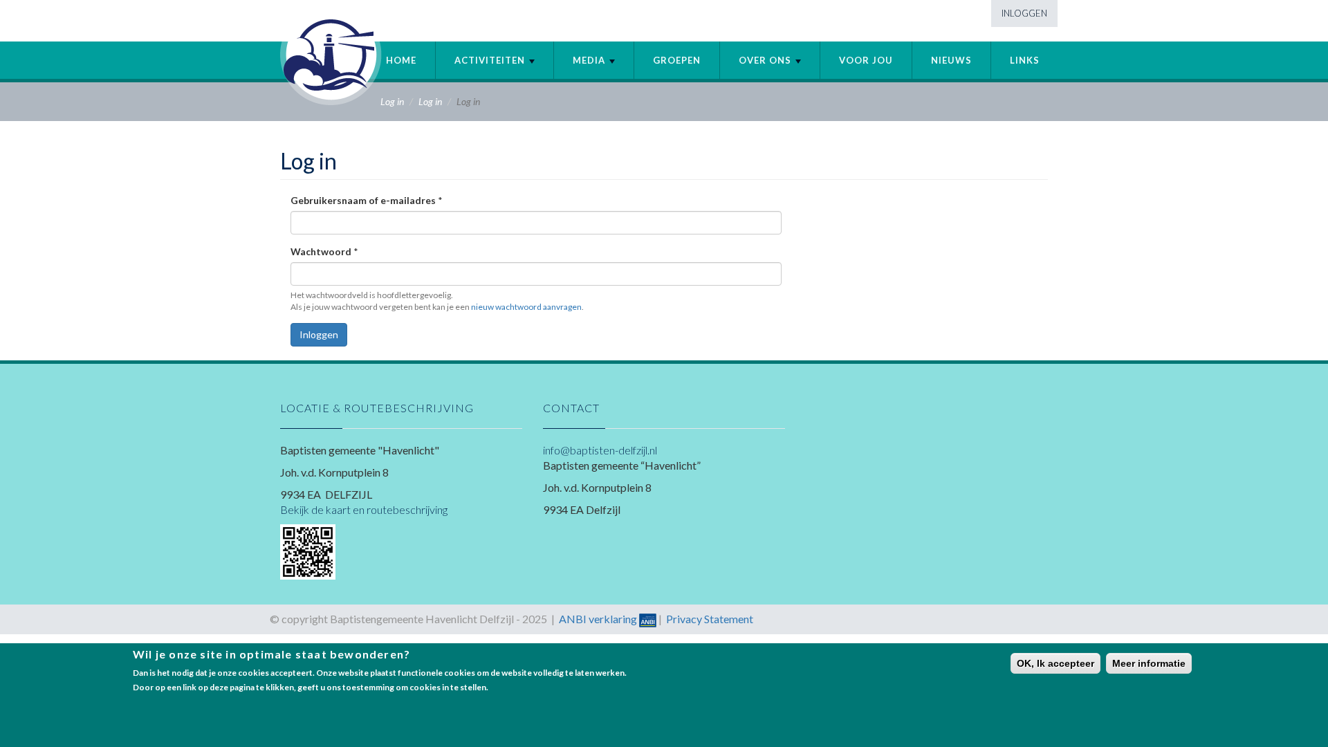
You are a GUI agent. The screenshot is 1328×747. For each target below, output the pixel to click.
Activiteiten (491, 60)
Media (590, 60)
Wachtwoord (324, 251)
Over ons (766, 60)
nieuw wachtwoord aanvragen (526, 307)
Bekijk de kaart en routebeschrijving (364, 509)
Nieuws (951, 60)
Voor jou (866, 60)
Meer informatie (1149, 663)
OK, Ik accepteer (1055, 663)
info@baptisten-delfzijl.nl (600, 449)
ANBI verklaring (598, 618)
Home (401, 60)
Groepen (677, 60)
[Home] (331, 54)
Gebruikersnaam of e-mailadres (366, 200)
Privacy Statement (709, 618)
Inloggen (1024, 13)
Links (1025, 60)
